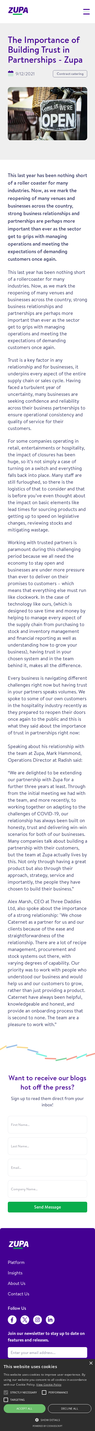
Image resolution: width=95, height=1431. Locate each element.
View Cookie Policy (48, 1384)
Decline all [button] (69, 1408)
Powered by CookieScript (47, 1426)
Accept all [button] (25, 1408)
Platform (16, 1262)
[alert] (47, 1395)
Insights (15, 1273)
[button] (85, 12)
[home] (19, 11)
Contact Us (18, 1294)
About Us (16, 1283)
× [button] (91, 1363)
